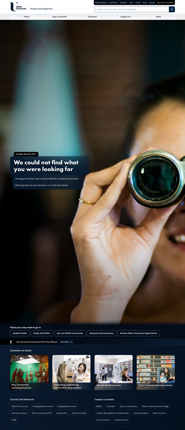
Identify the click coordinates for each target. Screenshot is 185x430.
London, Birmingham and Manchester (112, 413)
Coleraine (110, 406)
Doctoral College (78, 412)
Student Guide (20, 333)
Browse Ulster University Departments (138, 333)
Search (172, 9)
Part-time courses (18, 412)
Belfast (98, 406)
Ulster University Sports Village (155, 406)
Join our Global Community (70, 333)
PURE (14, 420)
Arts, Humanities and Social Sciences (21, 386)
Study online (61, 412)
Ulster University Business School (155, 385)
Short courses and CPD (41, 412)
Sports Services (158, 412)
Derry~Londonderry (127, 406)
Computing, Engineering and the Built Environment (67, 386)
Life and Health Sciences (108, 385)
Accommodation (140, 412)
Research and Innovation (102, 333)
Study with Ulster (41, 333)
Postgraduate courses (66, 406)
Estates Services (120, 419)
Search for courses (20, 406)
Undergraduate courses (42, 406)
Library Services (102, 419)
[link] (29, 372)
